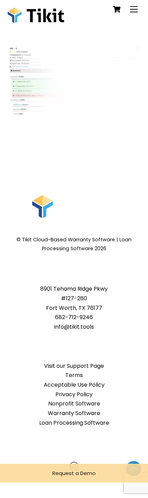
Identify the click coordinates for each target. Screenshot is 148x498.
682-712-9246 (74, 317)
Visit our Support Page (74, 366)
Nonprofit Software (74, 404)
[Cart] (117, 9)
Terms (74, 375)
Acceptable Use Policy (74, 385)
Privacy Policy (74, 394)
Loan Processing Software (74, 423)
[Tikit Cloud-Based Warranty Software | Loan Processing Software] (36, 19)
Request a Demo (74, 473)
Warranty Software (74, 413)
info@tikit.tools (74, 327)
